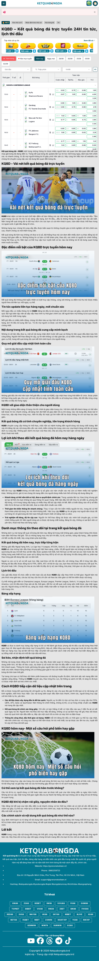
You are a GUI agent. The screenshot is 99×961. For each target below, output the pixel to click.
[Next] (89, 46)
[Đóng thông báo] (94, 12)
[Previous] (10, 46)
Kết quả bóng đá (9, 151)
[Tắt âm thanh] (95, 69)
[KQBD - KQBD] (49, 3)
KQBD (20, 151)
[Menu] (3, 3)
